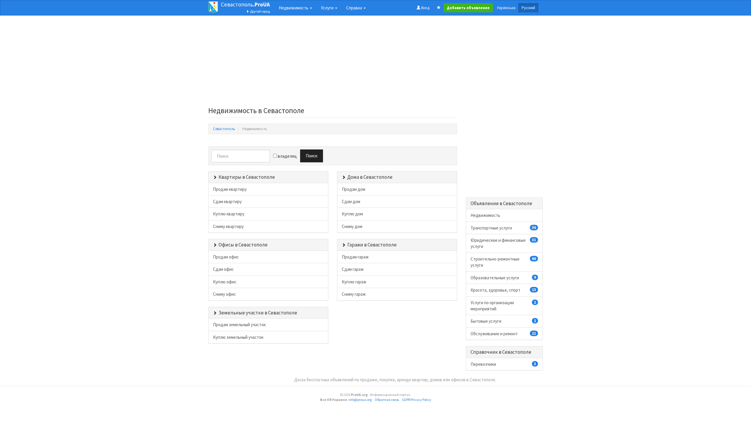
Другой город (259, 11)
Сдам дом (351, 201)
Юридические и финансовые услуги (503, 243)
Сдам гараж (353, 269)
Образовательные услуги (503, 277)
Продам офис (226, 257)
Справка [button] (354, 8)
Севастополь (245, 4)
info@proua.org (360, 399)
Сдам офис (223, 269)
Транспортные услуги (503, 228)
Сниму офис (224, 294)
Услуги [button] (327, 8)
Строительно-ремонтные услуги (503, 262)
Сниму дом (352, 226)
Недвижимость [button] (294, 8)
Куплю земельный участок (238, 337)
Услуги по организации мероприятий (503, 306)
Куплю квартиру (228, 214)
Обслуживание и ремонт (503, 333)
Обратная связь (387, 399)
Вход (424, 7)
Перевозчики (503, 364)
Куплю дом (352, 214)
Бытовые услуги (503, 321)
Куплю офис (224, 282)
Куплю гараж (354, 282)
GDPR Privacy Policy (416, 399)
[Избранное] (439, 8)
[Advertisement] (332, 63)
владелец (287, 156)
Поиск (311, 156)
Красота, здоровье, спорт (503, 290)
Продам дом (353, 189)
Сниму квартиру (228, 226)
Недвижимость (485, 215)
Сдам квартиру (227, 201)
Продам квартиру (230, 189)
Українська (506, 7)
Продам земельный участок (239, 324)
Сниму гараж (354, 294)
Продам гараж (355, 257)
